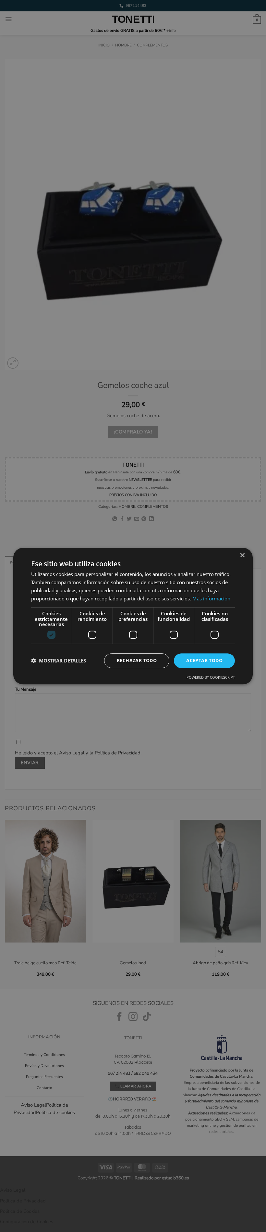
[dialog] (133, 616)
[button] (58, 660)
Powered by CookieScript (211, 677)
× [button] (242, 555)
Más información (211, 598)
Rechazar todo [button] (137, 660)
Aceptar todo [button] (204, 660)
